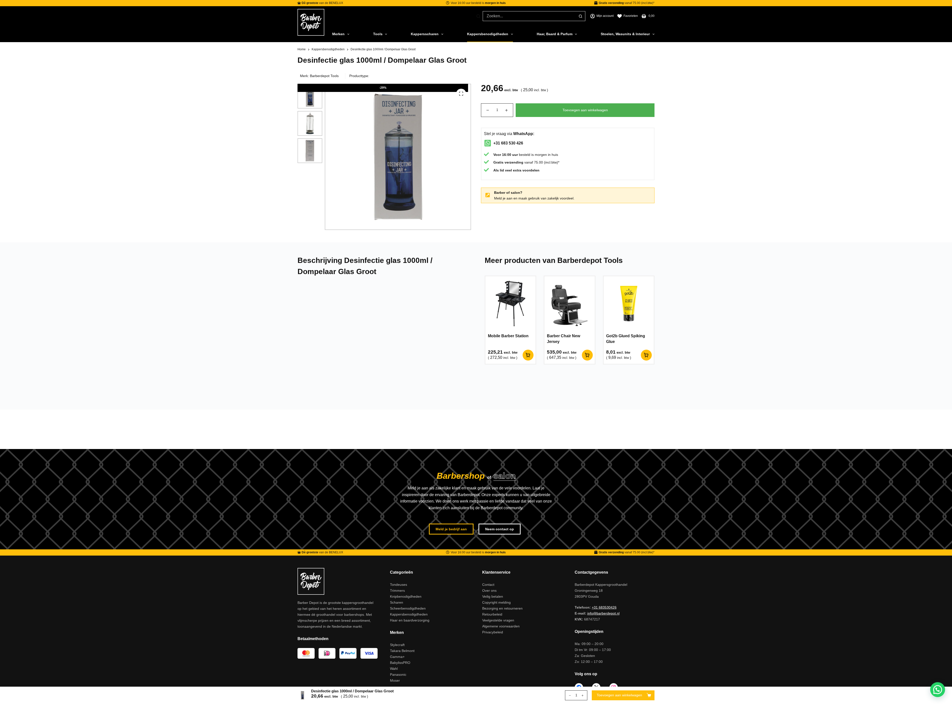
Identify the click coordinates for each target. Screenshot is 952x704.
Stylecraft (397, 645)
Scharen (396, 602)
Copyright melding (496, 602)
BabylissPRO (400, 663)
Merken (338, 34)
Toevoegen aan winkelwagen (585, 110)
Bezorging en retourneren (502, 608)
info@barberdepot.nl (603, 613)
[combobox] (529, 16)
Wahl (394, 669)
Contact (488, 585)
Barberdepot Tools (324, 76)
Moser (395, 680)
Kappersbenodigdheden (487, 34)
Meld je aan (503, 198)
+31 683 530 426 (508, 143)
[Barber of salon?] (487, 195)
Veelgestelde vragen (498, 620)
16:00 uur (510, 155)
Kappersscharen (425, 34)
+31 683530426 (604, 607)
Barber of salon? (508, 193)
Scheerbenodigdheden (408, 608)
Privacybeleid (492, 632)
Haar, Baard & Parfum (554, 34)
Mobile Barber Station (508, 336)
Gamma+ (397, 657)
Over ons (489, 590)
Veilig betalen (492, 596)
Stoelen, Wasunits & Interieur (625, 34)
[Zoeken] (478, 16)
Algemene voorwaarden (501, 626)
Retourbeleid (492, 614)
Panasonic (398, 674)
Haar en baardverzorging (409, 620)
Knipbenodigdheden (405, 596)
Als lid (498, 170)
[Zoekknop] (580, 16)
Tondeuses (398, 585)
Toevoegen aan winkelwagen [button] (528, 355)
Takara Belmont (402, 651)
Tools (378, 34)
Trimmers (397, 590)
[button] (937, 689)
